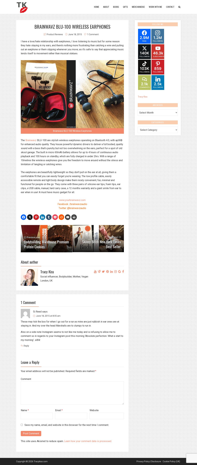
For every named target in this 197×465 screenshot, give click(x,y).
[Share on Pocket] (55, 217)
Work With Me (155, 7)
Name (25, 410)
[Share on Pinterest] (36, 217)
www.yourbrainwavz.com (72, 200)
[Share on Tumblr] (49, 217)
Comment (26, 379)
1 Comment (93, 34)
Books (116, 7)
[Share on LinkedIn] (42, 217)
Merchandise (138, 7)
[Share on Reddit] (61, 217)
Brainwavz (30, 140)
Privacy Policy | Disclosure (149, 461)
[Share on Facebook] (23, 217)
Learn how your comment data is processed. (88, 441)
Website (94, 410)
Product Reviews (55, 34)
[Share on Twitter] (30, 217)
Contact (170, 7)
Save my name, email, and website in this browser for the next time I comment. (66, 425)
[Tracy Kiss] (22, 6)
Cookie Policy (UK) (171, 461)
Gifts (125, 7)
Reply (26, 346)
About (106, 7)
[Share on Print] (74, 217)
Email (59, 410)
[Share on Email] (67, 217)
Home (96, 7)
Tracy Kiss (142, 96)
